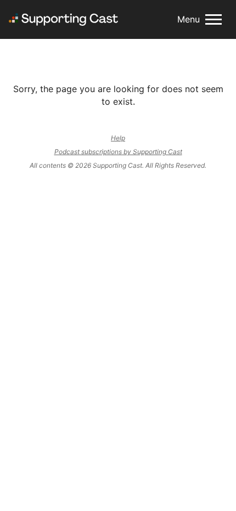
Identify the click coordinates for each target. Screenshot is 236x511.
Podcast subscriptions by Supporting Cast (118, 151)
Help (118, 138)
